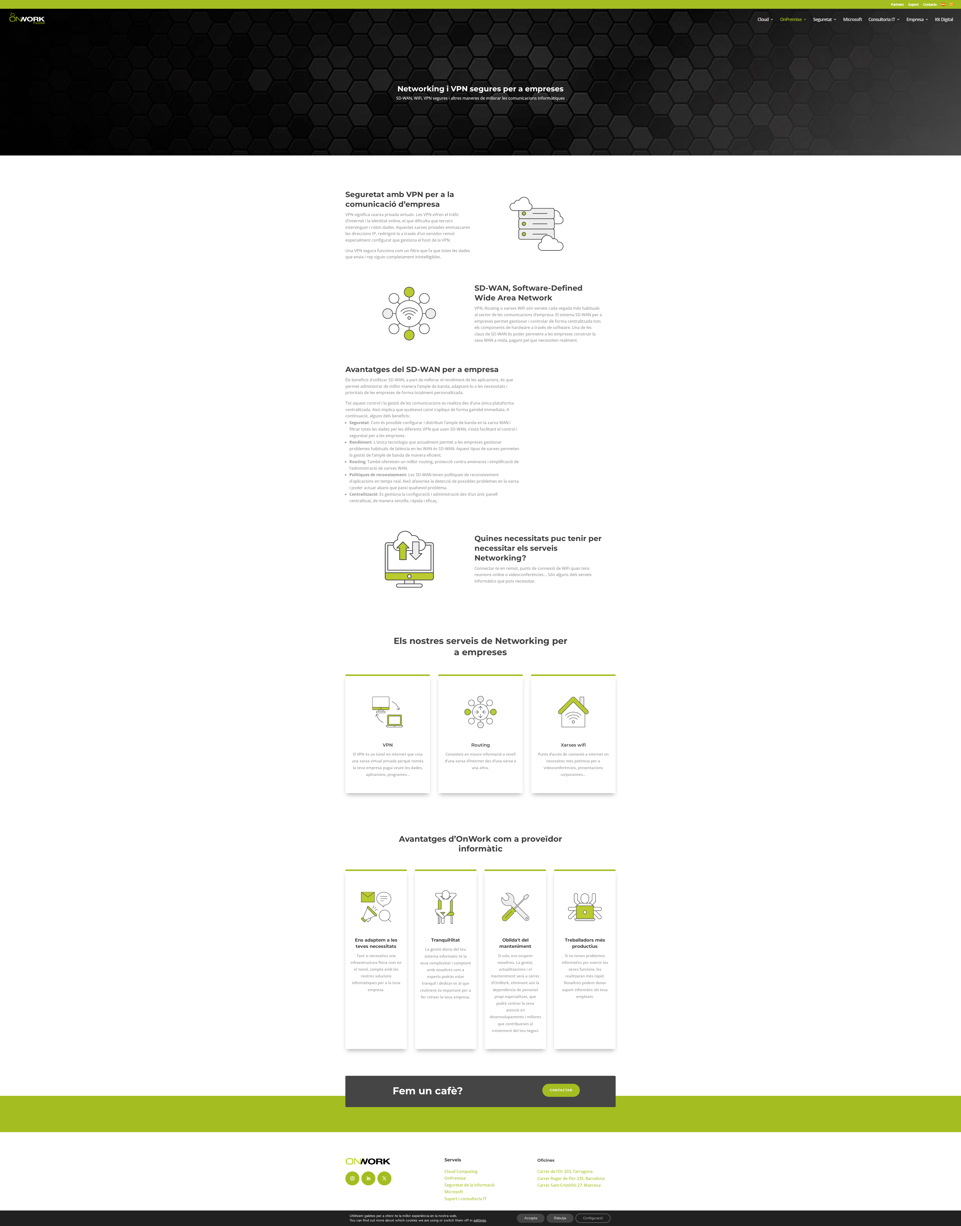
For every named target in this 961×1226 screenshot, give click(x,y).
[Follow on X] (384, 1178)
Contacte (929, 5)
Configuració (593, 1218)
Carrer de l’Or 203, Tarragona (565, 1171)
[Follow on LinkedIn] (368, 1178)
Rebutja (560, 1218)
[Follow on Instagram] (352, 1178)
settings (479, 1220)
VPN (388, 745)
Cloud (763, 20)
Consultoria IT (881, 20)
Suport (913, 5)
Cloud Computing (460, 1171)
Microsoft (852, 20)
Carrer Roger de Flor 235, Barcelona (571, 1178)
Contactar (561, 1090)
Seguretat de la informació (469, 1185)
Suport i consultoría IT (465, 1198)
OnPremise (791, 20)
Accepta (530, 1218)
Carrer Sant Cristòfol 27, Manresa (569, 1185)
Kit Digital (944, 20)
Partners (897, 5)
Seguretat (822, 20)
